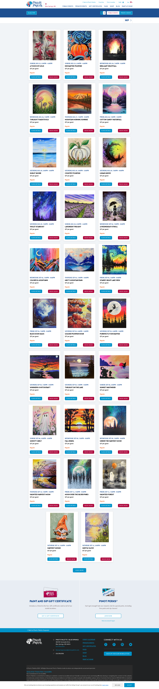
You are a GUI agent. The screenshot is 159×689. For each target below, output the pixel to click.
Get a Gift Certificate (50, 616)
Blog (118, 6)
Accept (129, 685)
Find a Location (111, 2)
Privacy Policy (39, 672)
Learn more (105, 685)
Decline (117, 685)
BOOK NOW (54, 77)
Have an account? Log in (108, 620)
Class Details (36, 77)
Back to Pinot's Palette (90, 2)
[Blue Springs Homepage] (34, 4)
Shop (112, 6)
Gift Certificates (95, 6)
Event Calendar (89, 640)
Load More (79, 570)
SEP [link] (127, 20)
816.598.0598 (60, 653)
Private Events (81, 6)
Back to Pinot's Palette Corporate (39, 630)
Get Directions (60, 646)
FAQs (106, 6)
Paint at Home (127, 6)
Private (126, 13)
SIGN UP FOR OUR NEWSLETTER (117, 654)
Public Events (68, 6)
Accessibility (48, 672)
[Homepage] (39, 641)
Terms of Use (30, 672)
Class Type (31, 13)
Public (113, 13)
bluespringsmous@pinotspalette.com (67, 650)
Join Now (108, 616)
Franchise (101, 2)
